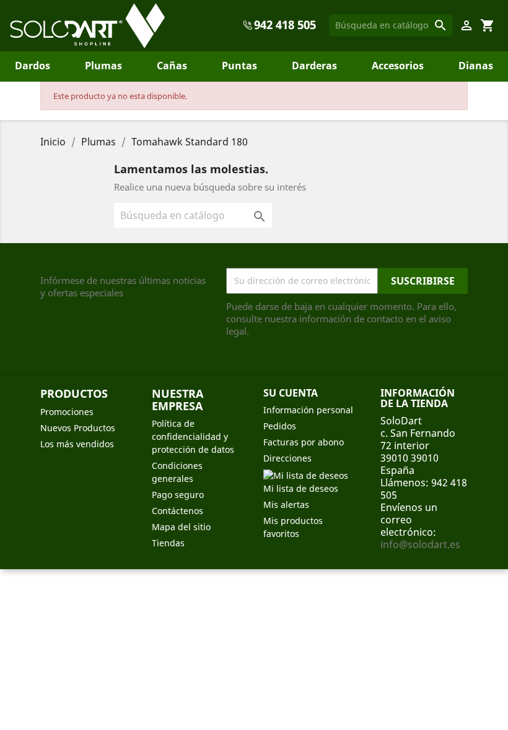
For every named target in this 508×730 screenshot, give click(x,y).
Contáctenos (177, 511)
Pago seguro (178, 494)
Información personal (308, 410)
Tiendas (168, 543)
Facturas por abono (303, 442)
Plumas (103, 65)
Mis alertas (286, 504)
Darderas (314, 65)
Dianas (475, 65)
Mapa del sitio (181, 527)
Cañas (172, 65)
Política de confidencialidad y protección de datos (193, 436)
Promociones (67, 412)
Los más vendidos (77, 444)
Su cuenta (290, 393)
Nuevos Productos (77, 428)
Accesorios (398, 65)
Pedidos (279, 426)
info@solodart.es (420, 544)
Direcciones (287, 458)
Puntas (239, 65)
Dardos (32, 65)
